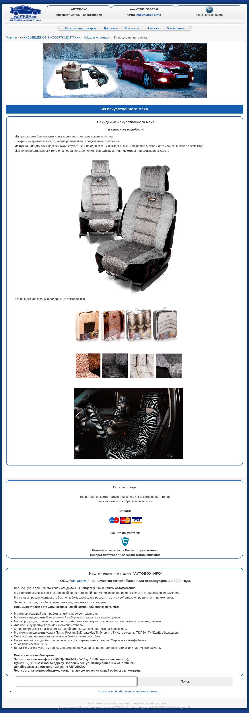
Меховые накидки (97, 37)
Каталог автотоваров (80, 28)
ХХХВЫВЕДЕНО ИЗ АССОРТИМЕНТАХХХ (51, 37)
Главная (11, 37)
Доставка (111, 28)
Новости (153, 28)
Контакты (132, 28)
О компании (175, 28)
